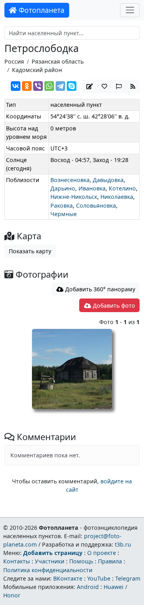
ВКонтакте (67, 578)
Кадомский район (37, 70)
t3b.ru (123, 544)
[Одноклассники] (27, 86)
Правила (110, 561)
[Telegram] (60, 86)
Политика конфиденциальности (47, 570)
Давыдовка (108, 180)
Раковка (61, 205)
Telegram (127, 578)
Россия (14, 61)
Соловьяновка (96, 205)
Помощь (81, 561)
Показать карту (30, 251)
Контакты (16, 561)
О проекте (101, 553)
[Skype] (71, 86)
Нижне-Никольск (73, 196)
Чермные (63, 214)
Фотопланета (40, 10)
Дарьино (62, 188)
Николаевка (116, 196)
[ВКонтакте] (15, 86)
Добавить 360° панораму (99, 289)
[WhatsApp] (49, 86)
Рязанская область (58, 61)
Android (88, 587)
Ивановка (92, 188)
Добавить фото (113, 305)
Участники (49, 561)
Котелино (122, 188)
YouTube (98, 578)
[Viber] (38, 86)
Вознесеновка (70, 180)
